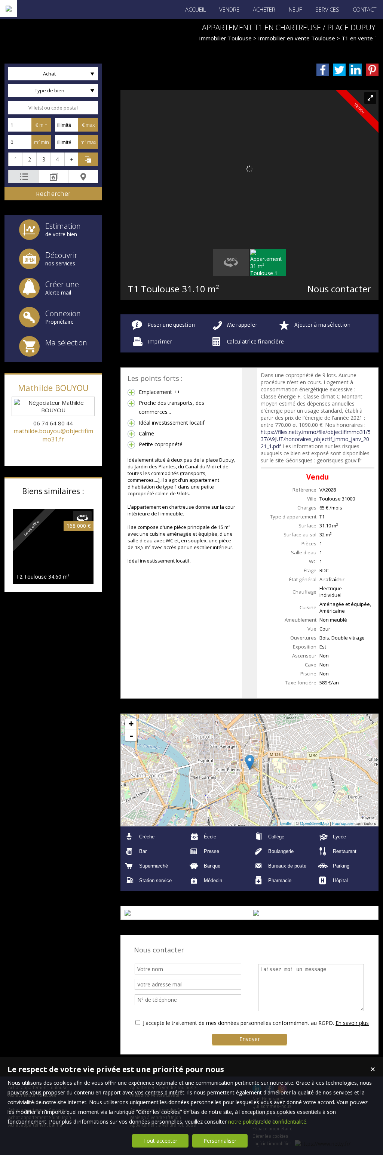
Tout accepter (160, 1140)
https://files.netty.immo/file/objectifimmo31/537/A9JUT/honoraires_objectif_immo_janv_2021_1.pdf (316, 439)
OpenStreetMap (314, 823)
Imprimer (159, 342)
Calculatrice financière (255, 342)
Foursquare (342, 823)
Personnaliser (219, 1140)
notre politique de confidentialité (267, 1121)
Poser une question (171, 325)
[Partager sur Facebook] (322, 70)
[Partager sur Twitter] (339, 70)
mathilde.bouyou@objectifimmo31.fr (53, 435)
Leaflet (286, 823)
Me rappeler (242, 325)
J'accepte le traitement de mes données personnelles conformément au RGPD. (238, 1022)
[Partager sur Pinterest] (372, 70)
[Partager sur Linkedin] (355, 70)
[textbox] (53, 107)
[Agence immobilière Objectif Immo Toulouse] (9, 9)
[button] (15, 159)
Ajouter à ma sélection (322, 325)
